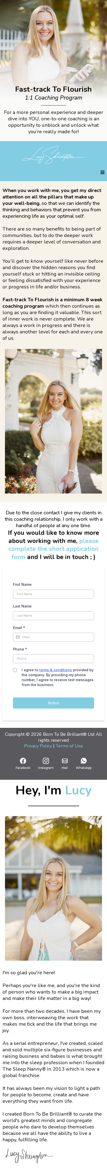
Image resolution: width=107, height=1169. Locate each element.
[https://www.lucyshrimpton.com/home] (53, 154)
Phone (20, 649)
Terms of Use (69, 746)
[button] (103, 172)
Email (19, 628)
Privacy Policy (38, 746)
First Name (22, 584)
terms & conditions (55, 670)
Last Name (22, 606)
